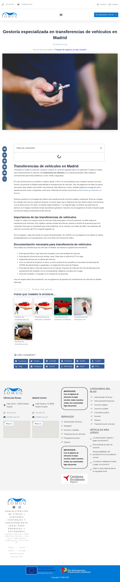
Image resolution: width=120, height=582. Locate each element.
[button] (61, 15)
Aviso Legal (22, 551)
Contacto (11, 551)
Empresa (11, 548)
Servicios (22, 548)
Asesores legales (46, 50)
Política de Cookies (17, 557)
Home (35, 50)
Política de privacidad (17, 554)
